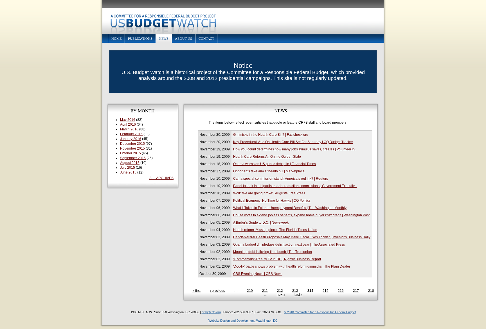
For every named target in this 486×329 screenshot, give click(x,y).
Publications (140, 38)
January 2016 (130, 139)
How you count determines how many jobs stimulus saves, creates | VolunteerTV (294, 149)
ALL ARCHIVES (161, 178)
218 (371, 291)
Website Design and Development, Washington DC (243, 320)
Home (116, 38)
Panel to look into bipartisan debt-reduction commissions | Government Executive (295, 186)
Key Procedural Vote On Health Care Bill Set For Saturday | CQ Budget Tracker (293, 142)
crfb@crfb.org (211, 312)
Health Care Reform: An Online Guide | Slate (267, 157)
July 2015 (127, 168)
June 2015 (128, 172)
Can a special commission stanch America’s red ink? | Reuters (280, 179)
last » (298, 295)
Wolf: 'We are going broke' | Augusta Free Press (269, 193)
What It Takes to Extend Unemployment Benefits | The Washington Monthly (289, 208)
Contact (206, 38)
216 (341, 291)
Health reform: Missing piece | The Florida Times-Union (275, 230)
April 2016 (128, 124)
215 (325, 291)
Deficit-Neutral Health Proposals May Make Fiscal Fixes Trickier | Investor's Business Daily (301, 237)
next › (281, 295)
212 (280, 291)
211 (265, 291)
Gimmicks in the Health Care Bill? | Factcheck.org (270, 135)
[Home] (243, 21)
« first (196, 291)
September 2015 (133, 158)
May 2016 (127, 120)
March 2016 (129, 129)
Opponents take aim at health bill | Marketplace (269, 171)
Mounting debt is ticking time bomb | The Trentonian (272, 252)
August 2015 (130, 163)
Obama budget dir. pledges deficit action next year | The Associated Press (289, 244)
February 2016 (131, 134)
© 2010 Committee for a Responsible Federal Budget (320, 312)
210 (250, 291)
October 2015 (130, 153)
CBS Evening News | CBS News (257, 274)
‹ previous (217, 291)
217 (356, 291)
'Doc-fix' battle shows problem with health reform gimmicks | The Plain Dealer (291, 266)
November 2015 (132, 148)
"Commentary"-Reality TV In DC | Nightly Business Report (277, 259)
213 (295, 291)
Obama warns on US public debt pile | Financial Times (274, 164)
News (163, 38)
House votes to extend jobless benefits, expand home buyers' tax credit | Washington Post (301, 215)
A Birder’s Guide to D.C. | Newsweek (261, 222)
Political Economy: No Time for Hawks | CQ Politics (271, 201)
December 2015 (132, 144)
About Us (183, 38)
